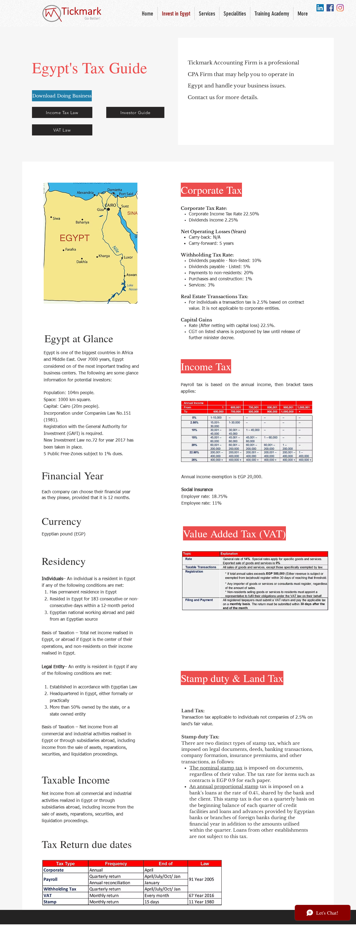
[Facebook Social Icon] (330, 7)
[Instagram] (340, 7)
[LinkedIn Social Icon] (320, 7)
